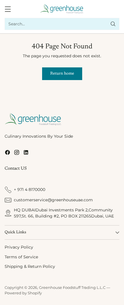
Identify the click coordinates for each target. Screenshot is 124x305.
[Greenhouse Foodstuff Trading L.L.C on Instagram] (16, 153)
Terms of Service (21, 256)
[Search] (113, 24)
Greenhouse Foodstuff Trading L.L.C (72, 287)
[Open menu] (8, 9)
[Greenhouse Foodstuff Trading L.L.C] (62, 9)
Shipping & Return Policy (30, 266)
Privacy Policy (19, 247)
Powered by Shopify (23, 293)
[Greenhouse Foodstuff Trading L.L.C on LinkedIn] (25, 153)
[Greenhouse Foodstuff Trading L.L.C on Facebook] (7, 153)
